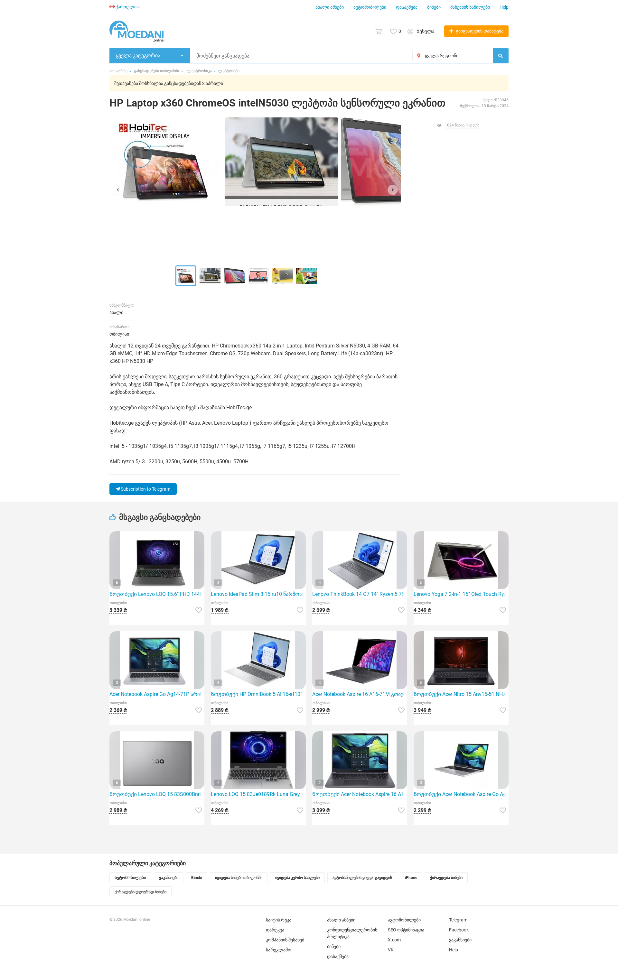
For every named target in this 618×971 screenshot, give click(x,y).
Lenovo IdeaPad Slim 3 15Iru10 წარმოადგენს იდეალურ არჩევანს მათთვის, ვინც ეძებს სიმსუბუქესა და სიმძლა (258, 594)
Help (504, 7)
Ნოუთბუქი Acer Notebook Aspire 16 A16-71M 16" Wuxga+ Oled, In (359, 794)
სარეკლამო (278, 949)
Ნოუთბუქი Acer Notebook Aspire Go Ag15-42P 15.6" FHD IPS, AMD (461, 794)
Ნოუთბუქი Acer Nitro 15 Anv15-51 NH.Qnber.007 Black (461, 694)
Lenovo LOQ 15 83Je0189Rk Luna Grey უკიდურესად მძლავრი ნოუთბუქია (258, 794)
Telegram (458, 919)
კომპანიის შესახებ (285, 939)
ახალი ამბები (329, 7)
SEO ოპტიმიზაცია (406, 929)
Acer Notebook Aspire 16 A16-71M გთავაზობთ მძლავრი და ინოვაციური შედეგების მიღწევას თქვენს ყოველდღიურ (359, 694)
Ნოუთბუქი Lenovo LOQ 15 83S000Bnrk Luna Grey (156, 794)
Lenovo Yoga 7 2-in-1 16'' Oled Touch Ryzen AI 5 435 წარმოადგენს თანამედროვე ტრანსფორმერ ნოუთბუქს (461, 594)
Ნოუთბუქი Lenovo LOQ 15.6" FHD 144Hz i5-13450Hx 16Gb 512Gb (156, 594)
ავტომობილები (369, 7)
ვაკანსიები (460, 939)
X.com (394, 939)
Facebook (459, 929)
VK (391, 949)
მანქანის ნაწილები (470, 7)
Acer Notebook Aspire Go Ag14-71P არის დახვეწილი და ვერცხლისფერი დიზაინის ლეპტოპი (156, 694)
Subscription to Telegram (145, 489)
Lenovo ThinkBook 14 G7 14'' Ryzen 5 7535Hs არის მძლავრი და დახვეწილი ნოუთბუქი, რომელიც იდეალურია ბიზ (359, 594)
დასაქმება (406, 7)
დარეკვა (275, 929)
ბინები (434, 7)
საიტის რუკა (278, 919)
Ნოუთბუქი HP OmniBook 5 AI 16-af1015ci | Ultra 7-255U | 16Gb (258, 694)
